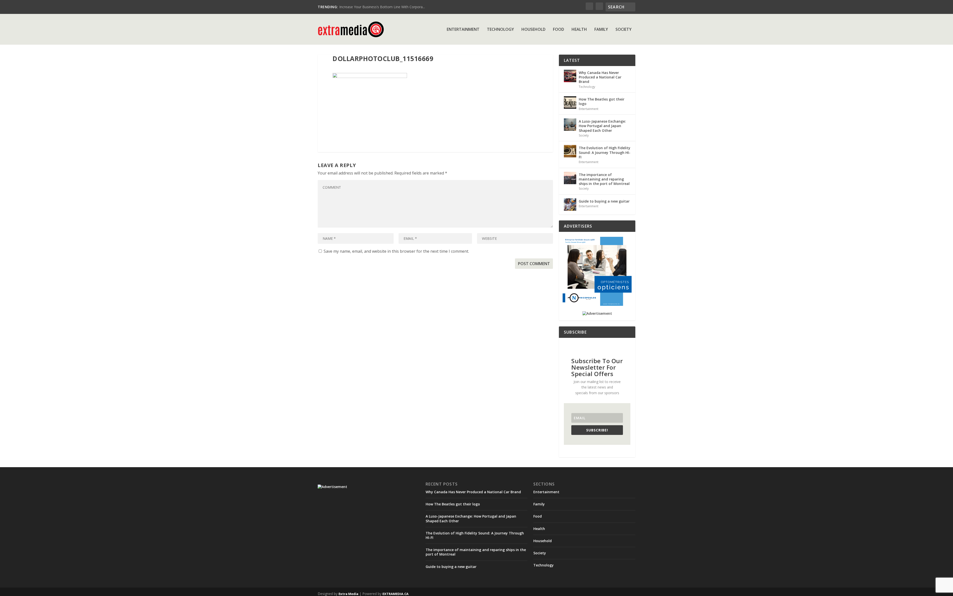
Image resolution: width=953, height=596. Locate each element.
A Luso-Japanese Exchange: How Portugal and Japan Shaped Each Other (602, 126)
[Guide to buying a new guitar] (570, 204)
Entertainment (463, 29)
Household (533, 29)
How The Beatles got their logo (601, 101)
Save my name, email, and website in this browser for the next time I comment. (396, 251)
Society (623, 29)
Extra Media (348, 594)
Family (601, 29)
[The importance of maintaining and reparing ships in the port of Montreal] (570, 178)
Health (579, 29)
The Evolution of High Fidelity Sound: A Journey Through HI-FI (604, 152)
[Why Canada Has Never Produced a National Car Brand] (570, 76)
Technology (500, 29)
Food (558, 29)
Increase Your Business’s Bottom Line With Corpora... (382, 6)
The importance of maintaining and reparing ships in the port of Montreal (604, 179)
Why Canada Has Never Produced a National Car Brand (600, 77)
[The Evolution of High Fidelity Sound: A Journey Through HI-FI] (570, 151)
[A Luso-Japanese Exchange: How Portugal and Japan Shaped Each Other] (570, 124)
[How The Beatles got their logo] (570, 102)
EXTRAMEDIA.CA (395, 594)
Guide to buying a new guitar (604, 201)
